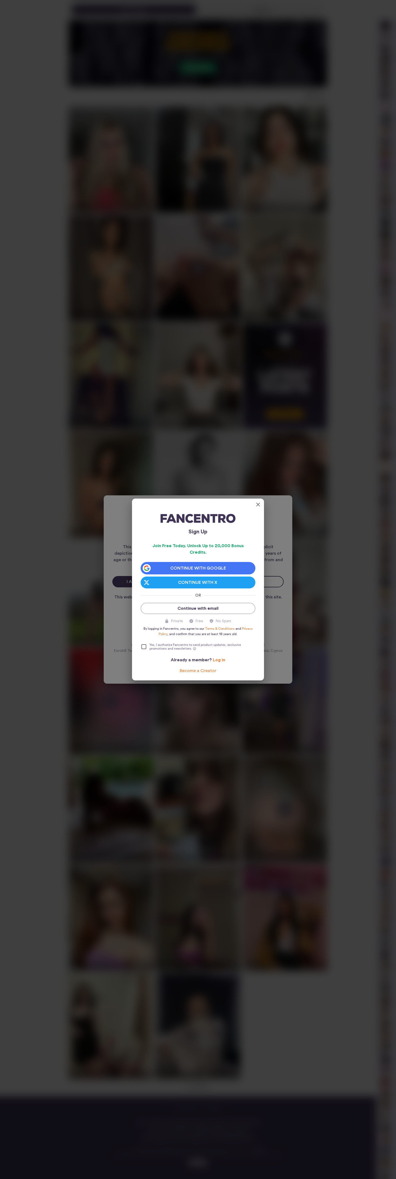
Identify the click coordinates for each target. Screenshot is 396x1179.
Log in (219, 660)
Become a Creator (198, 671)
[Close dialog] (258, 504)
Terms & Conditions (220, 628)
